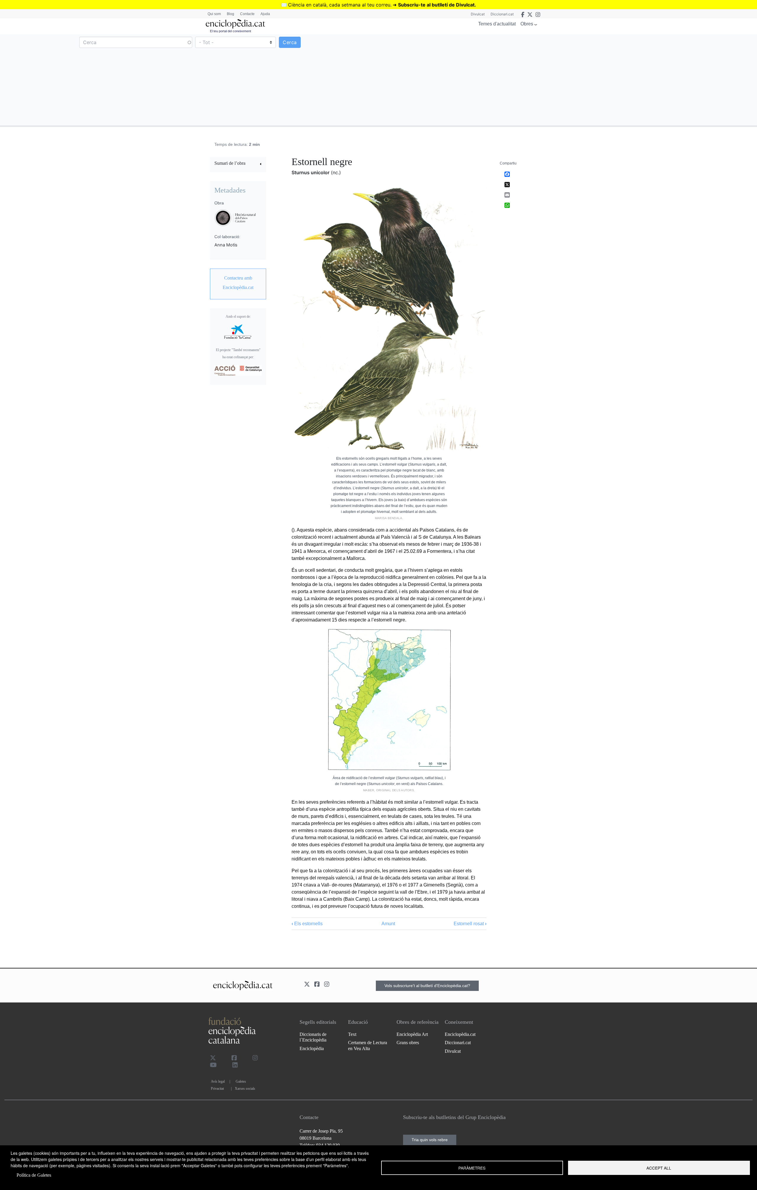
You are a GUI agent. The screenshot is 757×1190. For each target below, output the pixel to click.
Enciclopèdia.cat (460, 1034)
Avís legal (218, 1081)
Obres (526, 23)
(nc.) (336, 172)
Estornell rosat (470, 923)
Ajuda (265, 14)
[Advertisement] (567, 79)
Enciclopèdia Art (412, 1034)
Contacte (247, 14)
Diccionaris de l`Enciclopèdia (313, 1037)
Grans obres (408, 1042)
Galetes (241, 1081)
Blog (230, 14)
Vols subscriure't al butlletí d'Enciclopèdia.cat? (427, 985)
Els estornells (307, 923)
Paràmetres (472, 1168)
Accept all (658, 1168)
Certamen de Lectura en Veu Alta (367, 1045)
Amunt (388, 923)
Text (352, 1034)
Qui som (214, 14)
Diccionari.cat (502, 14)
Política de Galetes (34, 1175)
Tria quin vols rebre (430, 1139)
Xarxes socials (245, 1088)
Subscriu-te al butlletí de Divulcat (436, 5)
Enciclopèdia (312, 1048)
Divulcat (478, 14)
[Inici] (235, 24)
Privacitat (217, 1088)
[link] (238, 164)
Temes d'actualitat (497, 23)
